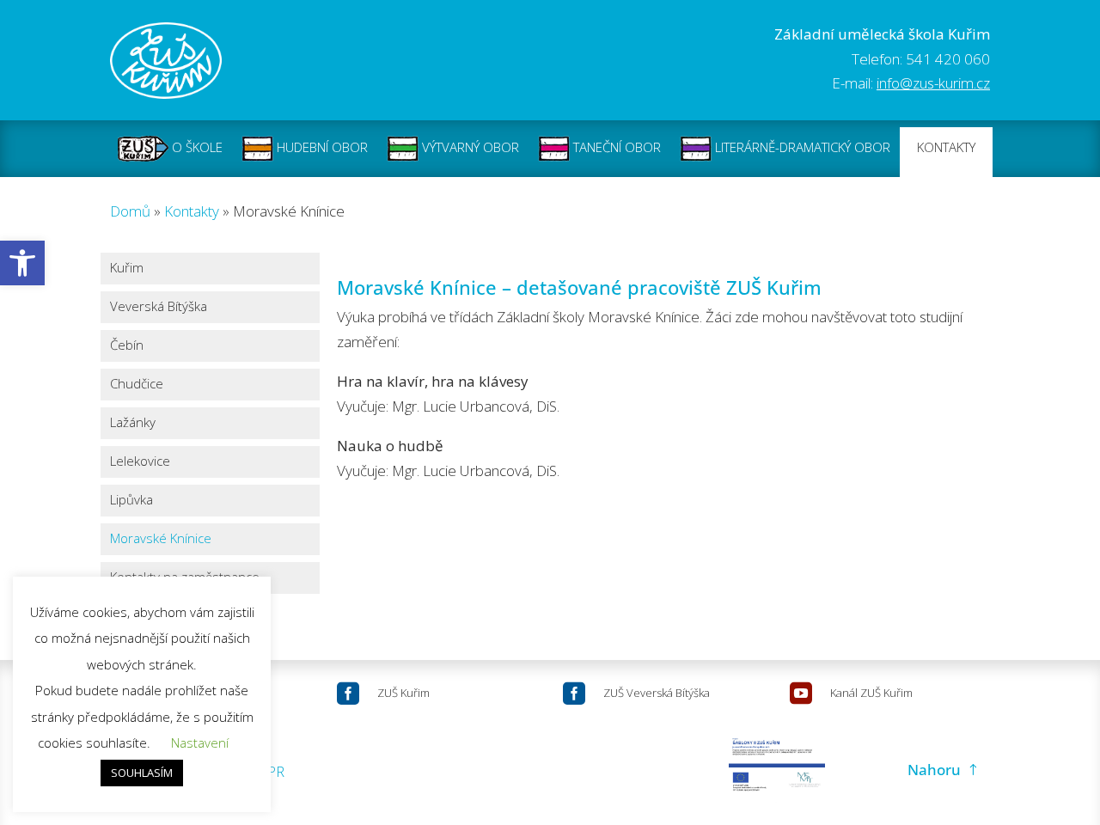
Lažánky (133, 423)
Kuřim (127, 268)
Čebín (127, 346)
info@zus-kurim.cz (933, 83)
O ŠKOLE (195, 147)
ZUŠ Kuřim (403, 692)
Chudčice (136, 384)
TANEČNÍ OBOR (615, 147)
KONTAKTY (946, 147)
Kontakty (191, 211)
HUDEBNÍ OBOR (320, 147)
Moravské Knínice (160, 539)
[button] (22, 263)
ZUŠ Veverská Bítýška (656, 692)
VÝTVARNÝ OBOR (469, 147)
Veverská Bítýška (158, 307)
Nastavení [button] (200, 742)
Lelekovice (140, 462)
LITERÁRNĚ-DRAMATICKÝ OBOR (801, 147)
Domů (130, 211)
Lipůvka (131, 500)
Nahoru (934, 769)
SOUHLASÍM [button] (142, 772)
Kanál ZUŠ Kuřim (871, 692)
